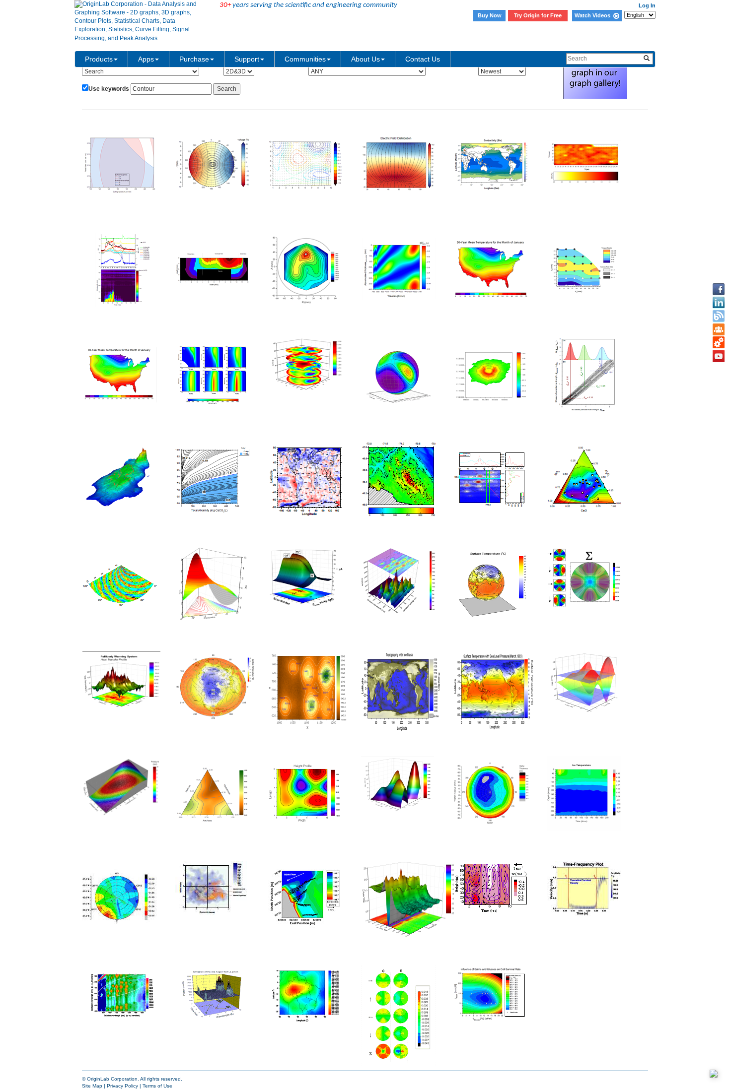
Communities (305, 59)
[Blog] (718, 316)
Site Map (92, 1086)
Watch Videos (594, 15)
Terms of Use (157, 1086)
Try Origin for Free (538, 15)
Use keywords (108, 88)
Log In (647, 5)
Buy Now (490, 15)
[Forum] (718, 329)
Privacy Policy (122, 1086)
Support (246, 59)
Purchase (194, 59)
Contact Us (422, 59)
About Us (365, 59)
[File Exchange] (718, 342)
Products (99, 59)
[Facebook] (718, 289)
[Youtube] (718, 356)
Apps (146, 59)
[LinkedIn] (718, 302)
